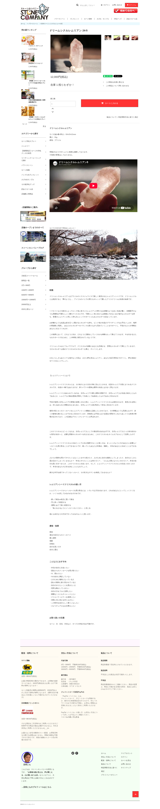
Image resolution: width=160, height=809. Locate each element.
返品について (111, 117)
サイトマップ (126, 768)
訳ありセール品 (132, 19)
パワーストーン (59, 19)
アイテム (132, 5)
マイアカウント (126, 753)
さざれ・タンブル (103, 19)
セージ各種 (88, 19)
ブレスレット (74, 19)
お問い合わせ (117, 5)
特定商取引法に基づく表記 (128, 117)
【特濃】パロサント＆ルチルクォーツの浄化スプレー (36, 118)
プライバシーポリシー (109, 775)
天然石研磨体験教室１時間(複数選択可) (36, 101)
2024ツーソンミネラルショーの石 (52, 23)
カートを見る (126, 760)
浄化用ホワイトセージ (35, 63)
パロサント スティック (35, 46)
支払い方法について (108, 757)
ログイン (106, 5)
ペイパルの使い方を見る (70, 717)
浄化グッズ (118, 19)
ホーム (23, 23)
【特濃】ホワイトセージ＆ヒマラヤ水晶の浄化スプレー (36, 83)
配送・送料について (108, 760)
